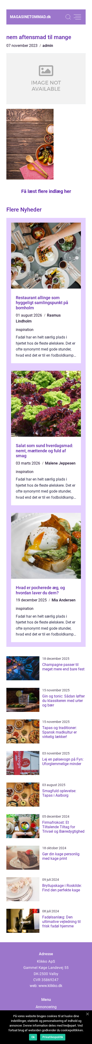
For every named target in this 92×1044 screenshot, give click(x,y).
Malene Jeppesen (60, 463)
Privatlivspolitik (52, 1037)
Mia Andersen (63, 600)
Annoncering (46, 1007)
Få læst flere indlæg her (46, 191)
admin (47, 45)
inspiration (24, 329)
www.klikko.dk (50, 985)
